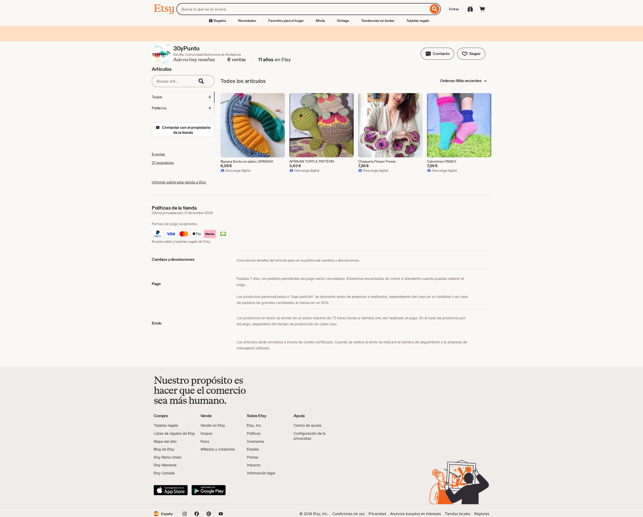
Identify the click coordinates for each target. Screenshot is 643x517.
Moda (320, 21)
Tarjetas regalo (417, 21)
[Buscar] (434, 9)
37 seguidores (163, 163)
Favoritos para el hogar (286, 21)
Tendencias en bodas (377, 21)
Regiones (481, 513)
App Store (171, 490)
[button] (437, 54)
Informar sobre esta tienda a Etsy (179, 182)
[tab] (183, 97)
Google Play (209, 490)
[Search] (204, 81)
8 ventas (158, 154)
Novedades (247, 21)
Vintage (343, 21)
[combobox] (302, 9)
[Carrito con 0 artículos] (482, 9)
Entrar (454, 9)
